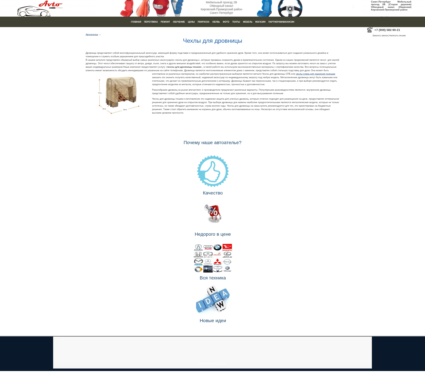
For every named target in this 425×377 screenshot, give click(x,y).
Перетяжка (151, 22)
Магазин (260, 22)
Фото (226, 22)
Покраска (203, 22)
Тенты (236, 22)
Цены (191, 22)
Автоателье (92, 34)
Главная (136, 22)
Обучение (179, 22)
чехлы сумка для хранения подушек (315, 73)
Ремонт (165, 22)
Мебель (247, 22)
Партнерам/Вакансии (281, 22)
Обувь (216, 22)
